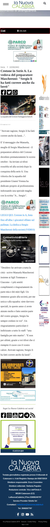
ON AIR (22, 31)
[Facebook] (18, 515)
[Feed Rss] (32, 515)
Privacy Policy (42, 522)
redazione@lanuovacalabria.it (30, 505)
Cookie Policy (32, 522)
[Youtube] (27, 515)
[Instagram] (22, 515)
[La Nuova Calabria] (23, 5)
